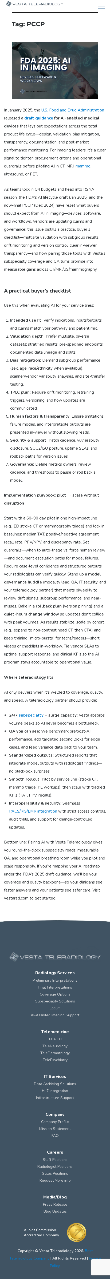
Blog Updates (55, 1211)
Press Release (55, 1204)
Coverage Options (55, 994)
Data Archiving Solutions (55, 1083)
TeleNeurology (55, 1046)
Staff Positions (55, 1159)
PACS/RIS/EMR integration (33, 811)
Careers (55, 1152)
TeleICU (55, 1039)
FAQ (55, 1135)
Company (55, 1114)
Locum (55, 1008)
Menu (101, 6)
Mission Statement (55, 1128)
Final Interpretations (55, 987)
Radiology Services (55, 973)
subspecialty (31, 715)
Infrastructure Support (55, 1097)
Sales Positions (55, 1173)
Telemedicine (55, 1032)
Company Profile (55, 1121)
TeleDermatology (55, 1053)
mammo (83, 166)
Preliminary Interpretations (55, 980)
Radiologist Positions (55, 1166)
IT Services (55, 1077)
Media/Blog (55, 1197)
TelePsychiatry (55, 1059)
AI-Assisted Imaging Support (55, 1015)
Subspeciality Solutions (55, 1001)
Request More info (55, 1180)
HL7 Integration (55, 1090)
